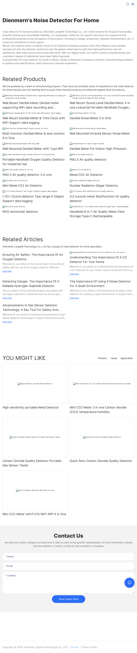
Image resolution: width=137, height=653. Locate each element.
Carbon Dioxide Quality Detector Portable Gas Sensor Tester (32, 463)
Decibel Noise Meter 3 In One (90, 118)
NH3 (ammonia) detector (20, 211)
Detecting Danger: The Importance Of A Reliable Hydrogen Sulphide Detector (31, 284)
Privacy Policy (90, 647)
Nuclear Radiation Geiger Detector (94, 185)
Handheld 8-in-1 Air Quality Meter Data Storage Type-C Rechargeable (97, 214)
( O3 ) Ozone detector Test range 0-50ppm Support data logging (33, 199)
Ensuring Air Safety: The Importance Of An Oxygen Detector (33, 257)
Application (127, 358)
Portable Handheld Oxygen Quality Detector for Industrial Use (34, 162)
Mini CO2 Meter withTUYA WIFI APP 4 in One (34, 514)
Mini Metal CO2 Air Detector (22, 185)
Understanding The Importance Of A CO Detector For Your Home (98, 260)
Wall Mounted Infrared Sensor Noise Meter (100, 133)
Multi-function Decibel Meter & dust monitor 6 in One (34, 136)
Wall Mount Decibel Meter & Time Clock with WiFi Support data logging (34, 120)
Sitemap (74, 647)
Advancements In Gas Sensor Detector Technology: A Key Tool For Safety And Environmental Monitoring (30, 307)
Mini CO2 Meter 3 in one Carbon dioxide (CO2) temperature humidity (98, 410)
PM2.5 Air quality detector (88, 159)
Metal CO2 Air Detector (86, 174)
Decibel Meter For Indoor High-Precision (98, 148)
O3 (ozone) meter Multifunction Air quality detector (99, 199)
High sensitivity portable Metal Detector (31, 407)
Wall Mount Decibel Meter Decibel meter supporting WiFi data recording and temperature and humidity (31, 105)
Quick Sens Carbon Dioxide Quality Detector (101, 461)
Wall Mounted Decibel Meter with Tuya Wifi (33, 148)
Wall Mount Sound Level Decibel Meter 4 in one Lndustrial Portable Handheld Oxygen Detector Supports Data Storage (100, 105)
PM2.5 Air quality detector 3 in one (27, 174)
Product (102, 358)
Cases (113, 358)
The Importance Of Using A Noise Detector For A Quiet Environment (100, 284)
